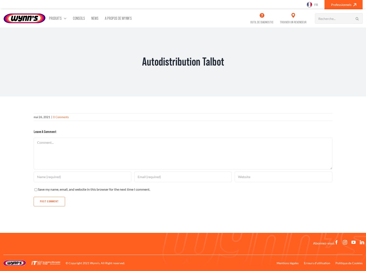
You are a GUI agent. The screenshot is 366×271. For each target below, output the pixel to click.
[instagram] (345, 242)
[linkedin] (362, 242)
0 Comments (61, 117)
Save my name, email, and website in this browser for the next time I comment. (94, 189)
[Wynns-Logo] (24, 15)
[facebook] (336, 242)
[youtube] (353, 242)
